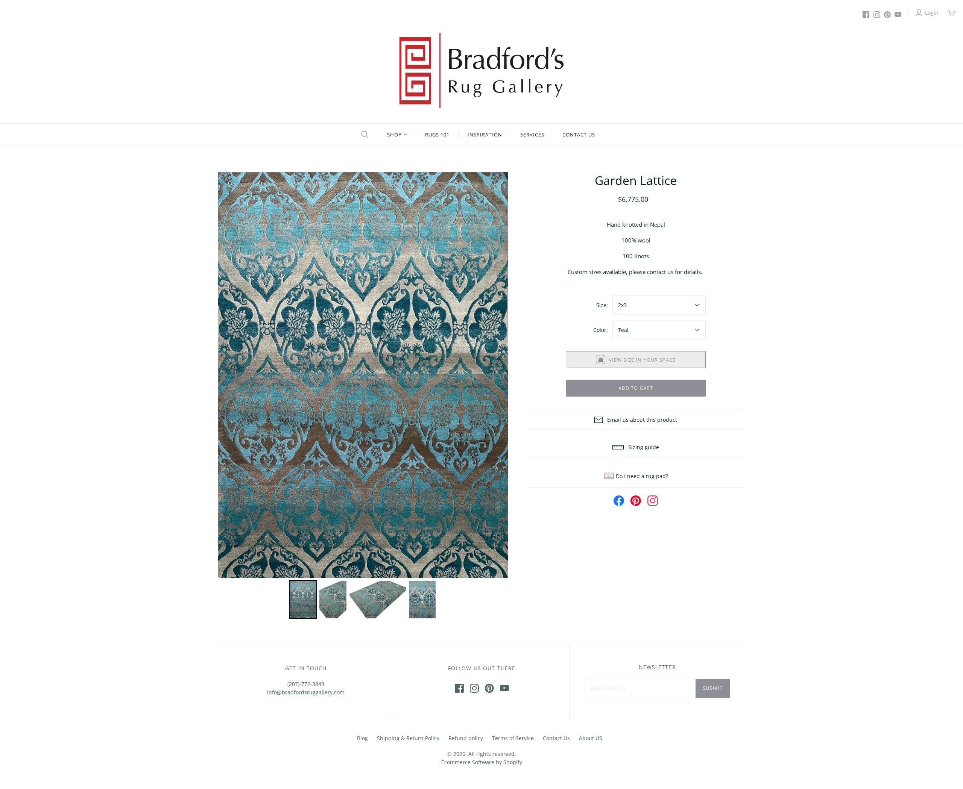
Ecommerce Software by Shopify (481, 762)
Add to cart (635, 388)
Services (532, 134)
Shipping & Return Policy (408, 738)
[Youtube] (898, 14)
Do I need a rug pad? (636, 476)
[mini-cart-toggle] (951, 13)
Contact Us (578, 134)
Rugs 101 (437, 134)
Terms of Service (513, 738)
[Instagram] (876, 14)
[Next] (497, 374)
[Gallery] (363, 396)
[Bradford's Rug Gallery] (481, 70)
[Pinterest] (887, 14)
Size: (602, 305)
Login (932, 12)
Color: (600, 329)
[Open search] (364, 134)
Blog (362, 738)
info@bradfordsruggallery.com (306, 692)
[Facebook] (866, 14)
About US (590, 738)
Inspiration (485, 134)
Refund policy (465, 738)
